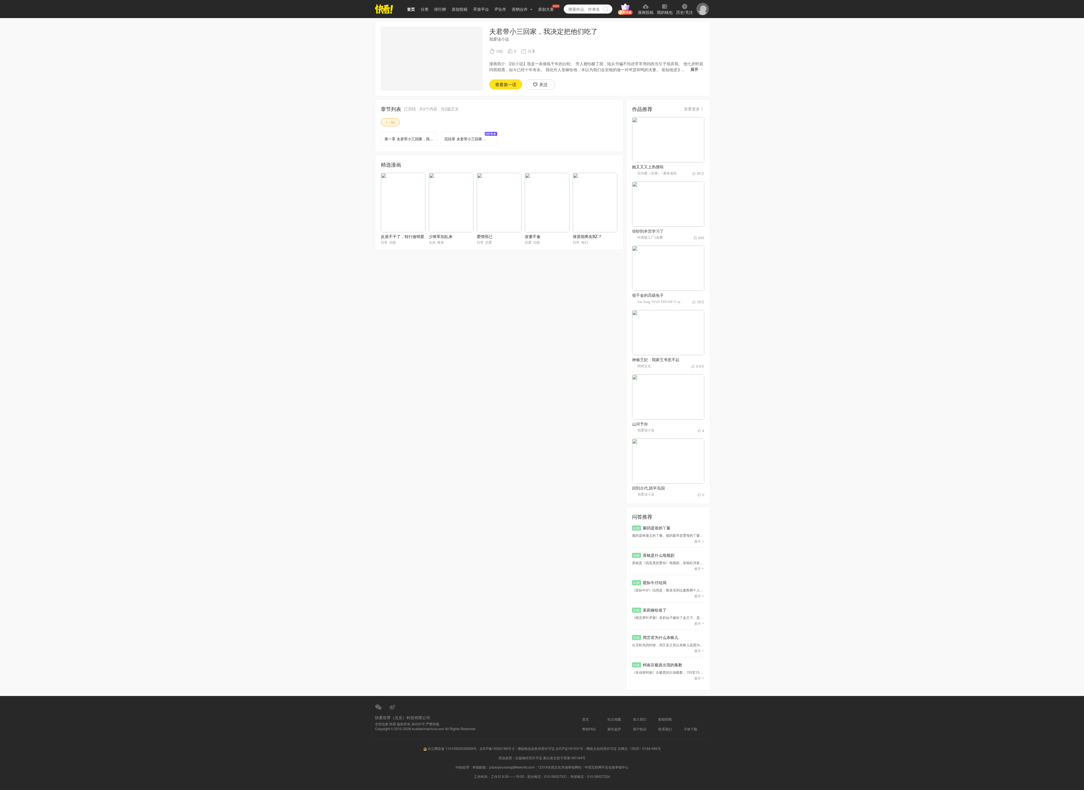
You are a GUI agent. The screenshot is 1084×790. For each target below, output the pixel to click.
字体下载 (690, 728)
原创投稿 (459, 9)
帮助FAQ (588, 728)
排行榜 (440, 9)
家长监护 (614, 728)
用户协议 (639, 728)
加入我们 (639, 719)
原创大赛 (546, 9)
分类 (425, 9)
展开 (694, 69)
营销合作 (520, 9)
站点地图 (614, 719)
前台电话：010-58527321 (547, 776)
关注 (543, 84)
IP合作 (500, 9)
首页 (411, 9)
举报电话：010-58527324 (590, 776)
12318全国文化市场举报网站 (560, 767)
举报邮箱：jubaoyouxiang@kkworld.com (503, 767)
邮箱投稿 (665, 719)
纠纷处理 (462, 767)
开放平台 (481, 9)
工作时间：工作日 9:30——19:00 (499, 776)
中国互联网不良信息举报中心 (607, 767)
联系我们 (665, 728)
